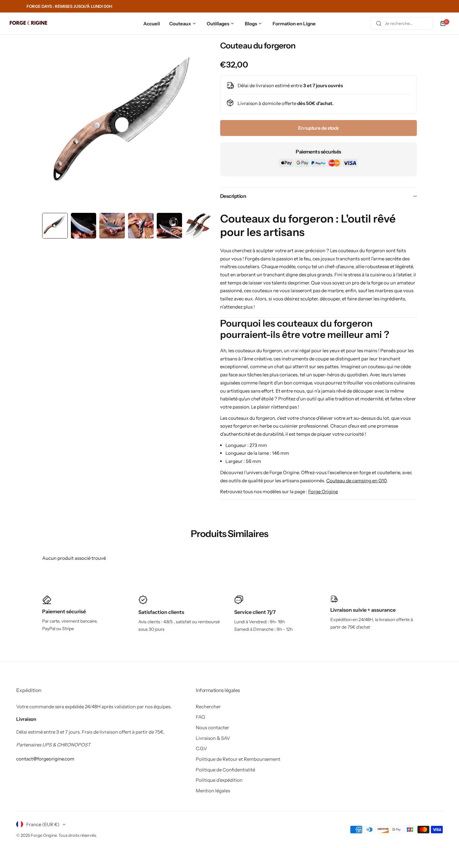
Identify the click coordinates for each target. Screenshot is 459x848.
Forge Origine (323, 491)
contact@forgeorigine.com (45, 759)
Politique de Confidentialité (225, 770)
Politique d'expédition (219, 780)
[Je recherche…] (379, 23)
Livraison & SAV (213, 738)
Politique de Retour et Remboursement (238, 759)
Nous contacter (212, 727)
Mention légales (213, 791)
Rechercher (208, 707)
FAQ (200, 717)
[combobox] (401, 23)
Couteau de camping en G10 (356, 481)
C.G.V (201, 748)
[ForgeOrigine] (28, 23)
